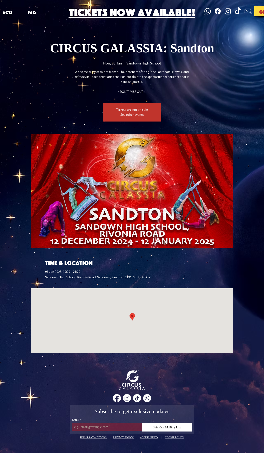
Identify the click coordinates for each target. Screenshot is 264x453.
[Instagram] (228, 11)
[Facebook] (218, 11)
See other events (132, 114)
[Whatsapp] (208, 11)
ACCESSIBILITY (149, 437)
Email (76, 419)
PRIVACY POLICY (123, 437)
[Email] (248, 11)
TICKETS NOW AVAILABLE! (132, 11)
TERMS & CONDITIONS (93, 437)
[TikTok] (238, 11)
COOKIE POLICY (174, 437)
